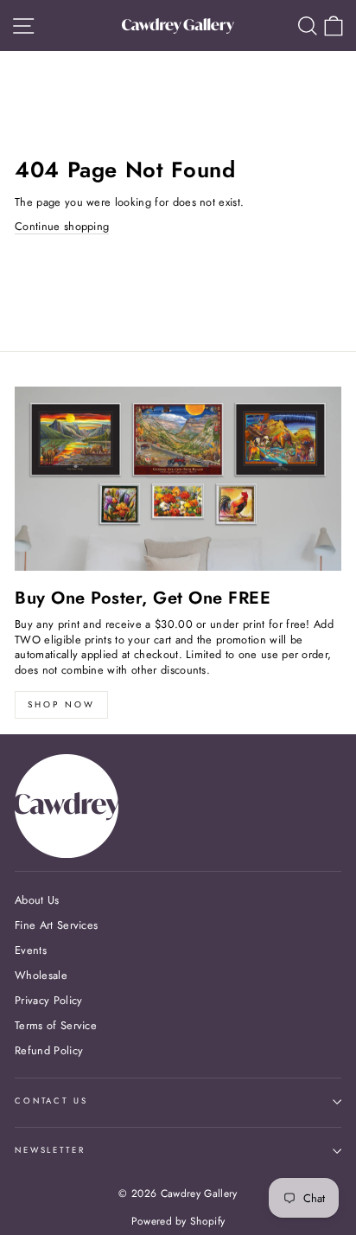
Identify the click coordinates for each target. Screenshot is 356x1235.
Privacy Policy (48, 1000)
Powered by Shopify (178, 1221)
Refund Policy (49, 1050)
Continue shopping (62, 226)
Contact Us (51, 1101)
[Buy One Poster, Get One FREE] (178, 479)
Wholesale (41, 975)
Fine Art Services (56, 925)
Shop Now (61, 704)
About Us (37, 900)
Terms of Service (56, 1025)
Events (31, 950)
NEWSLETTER (50, 1150)
